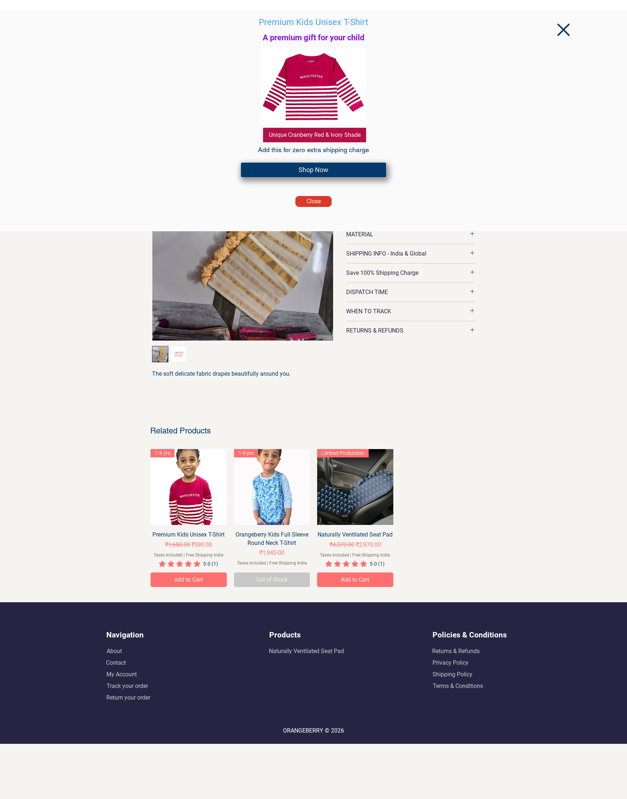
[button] (563, 30)
